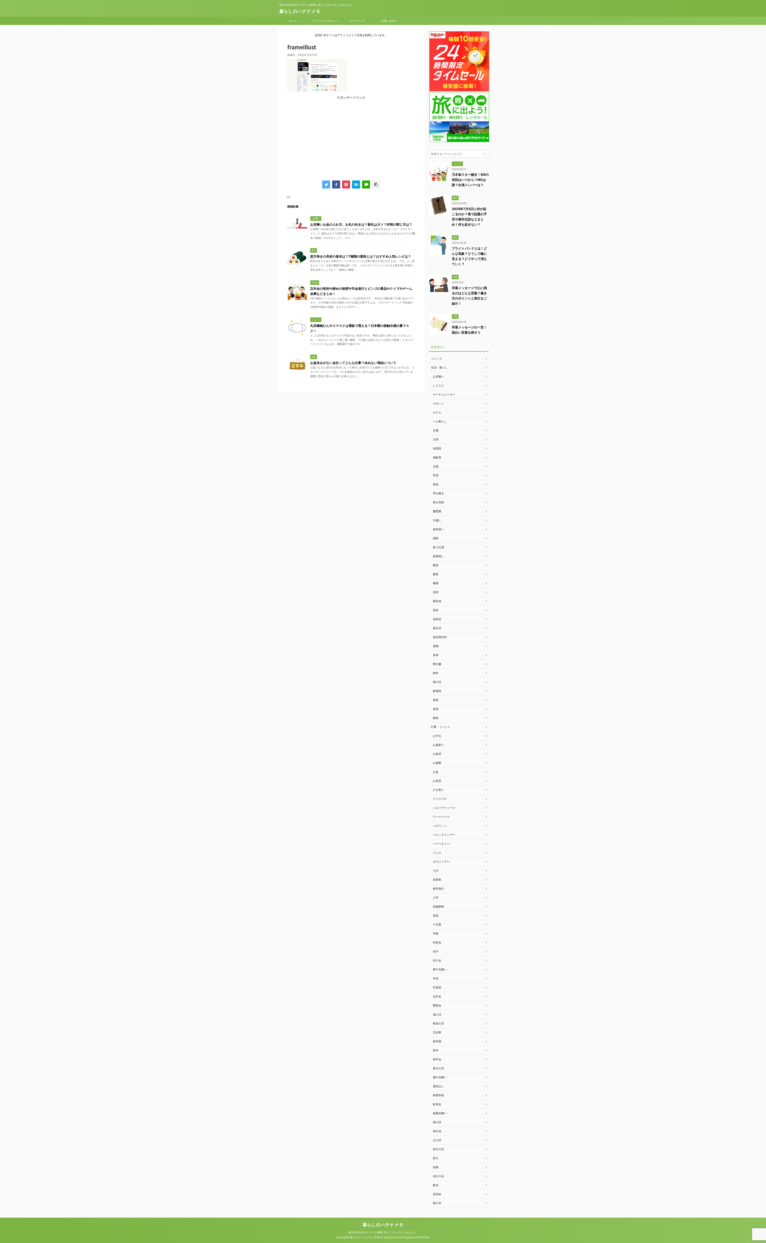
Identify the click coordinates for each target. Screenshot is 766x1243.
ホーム (293, 20)
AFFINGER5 (422, 1237)
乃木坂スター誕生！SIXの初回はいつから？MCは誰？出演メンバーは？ (470, 179)
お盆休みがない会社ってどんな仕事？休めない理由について (353, 363)
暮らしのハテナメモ (299, 11)
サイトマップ (357, 20)
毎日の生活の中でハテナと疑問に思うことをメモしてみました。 (383, 1232)
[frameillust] (356, 184)
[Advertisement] (351, 138)
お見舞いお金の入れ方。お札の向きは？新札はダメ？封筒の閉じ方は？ (361, 224)
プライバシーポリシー (325, 20)
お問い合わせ (389, 20)
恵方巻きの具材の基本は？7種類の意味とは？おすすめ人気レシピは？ (360, 256)
